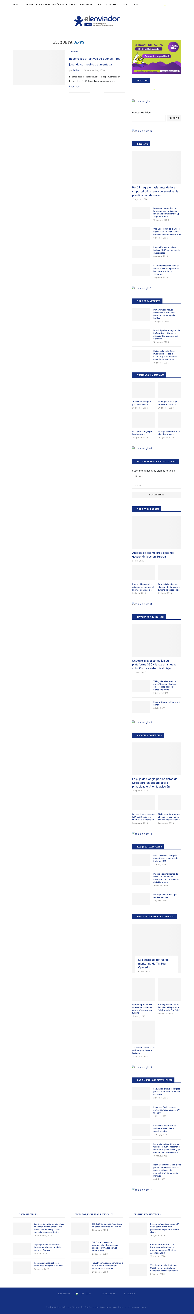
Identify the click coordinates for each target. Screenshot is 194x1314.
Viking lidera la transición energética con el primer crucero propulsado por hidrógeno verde (164, 685)
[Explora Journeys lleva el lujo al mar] (141, 707)
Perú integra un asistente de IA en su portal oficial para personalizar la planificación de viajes (155, 191)
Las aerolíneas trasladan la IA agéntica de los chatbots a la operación (143, 817)
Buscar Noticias (141, 112)
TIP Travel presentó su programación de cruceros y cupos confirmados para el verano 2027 (105, 1246)
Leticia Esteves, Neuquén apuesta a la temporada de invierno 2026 (165, 858)
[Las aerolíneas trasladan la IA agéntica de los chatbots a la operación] (143, 802)
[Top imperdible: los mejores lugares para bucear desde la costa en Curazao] (22, 1249)
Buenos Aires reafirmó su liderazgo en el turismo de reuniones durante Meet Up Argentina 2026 (166, 212)
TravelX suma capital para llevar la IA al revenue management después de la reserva (107, 1266)
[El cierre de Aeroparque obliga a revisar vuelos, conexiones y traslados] (169, 802)
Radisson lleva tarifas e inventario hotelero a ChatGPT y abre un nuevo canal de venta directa (165, 355)
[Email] (175, 4)
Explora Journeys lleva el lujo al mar (166, 703)
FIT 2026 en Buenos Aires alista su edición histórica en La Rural (107, 1225)
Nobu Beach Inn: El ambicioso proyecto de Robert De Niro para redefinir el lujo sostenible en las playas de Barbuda (167, 1170)
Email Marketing (108, 4)
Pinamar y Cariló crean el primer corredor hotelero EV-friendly (166, 1110)
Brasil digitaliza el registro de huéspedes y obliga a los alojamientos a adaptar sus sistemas (166, 334)
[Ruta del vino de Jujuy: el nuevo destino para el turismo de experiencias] (169, 572)
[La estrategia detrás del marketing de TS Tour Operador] (156, 948)
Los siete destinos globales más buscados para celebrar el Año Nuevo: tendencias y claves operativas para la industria (49, 1228)
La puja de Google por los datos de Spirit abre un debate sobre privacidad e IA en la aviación (154, 782)
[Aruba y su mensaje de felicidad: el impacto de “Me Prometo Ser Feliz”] (169, 989)
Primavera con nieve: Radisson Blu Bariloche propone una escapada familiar (164, 314)
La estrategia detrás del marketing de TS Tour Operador (153, 963)
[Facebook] (162, 4)
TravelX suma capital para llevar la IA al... (141, 402)
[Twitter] (165, 4)
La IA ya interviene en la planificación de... (169, 432)
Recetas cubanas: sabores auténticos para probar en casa (48, 1264)
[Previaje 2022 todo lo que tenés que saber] (141, 899)
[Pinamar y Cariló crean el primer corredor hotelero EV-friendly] (141, 1112)
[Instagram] (169, 4)
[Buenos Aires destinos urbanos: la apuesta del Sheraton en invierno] (143, 572)
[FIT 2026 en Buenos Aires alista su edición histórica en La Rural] (80, 1229)
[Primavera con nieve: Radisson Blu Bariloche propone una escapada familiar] (141, 314)
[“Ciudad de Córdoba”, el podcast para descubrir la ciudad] (143, 1032)
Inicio (16, 4)
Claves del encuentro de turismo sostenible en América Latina (164, 1128)
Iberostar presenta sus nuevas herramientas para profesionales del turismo (143, 1008)
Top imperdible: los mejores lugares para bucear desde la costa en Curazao (47, 1247)
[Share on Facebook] (92, 92)
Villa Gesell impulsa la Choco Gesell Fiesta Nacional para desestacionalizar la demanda (167, 231)
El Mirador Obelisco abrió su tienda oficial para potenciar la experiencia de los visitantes (166, 269)
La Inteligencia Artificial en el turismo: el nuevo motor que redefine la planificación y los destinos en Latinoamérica (166, 1148)
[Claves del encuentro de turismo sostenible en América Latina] (141, 1130)
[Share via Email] (101, 92)
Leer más (74, 86)
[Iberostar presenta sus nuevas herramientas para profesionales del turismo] (143, 989)
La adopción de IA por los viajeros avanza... (168, 402)
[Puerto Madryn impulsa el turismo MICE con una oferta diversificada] (141, 252)
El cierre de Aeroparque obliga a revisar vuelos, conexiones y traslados (169, 817)
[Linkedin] (172, 4)
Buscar (174, 118)
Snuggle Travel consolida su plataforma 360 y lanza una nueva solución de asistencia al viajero (154, 664)
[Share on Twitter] (95, 92)
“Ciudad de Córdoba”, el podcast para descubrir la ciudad (143, 1050)
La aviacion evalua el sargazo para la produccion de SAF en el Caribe (167, 1091)
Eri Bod (76, 70)
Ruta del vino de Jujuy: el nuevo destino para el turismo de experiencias (169, 587)
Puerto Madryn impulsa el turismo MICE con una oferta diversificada (166, 250)
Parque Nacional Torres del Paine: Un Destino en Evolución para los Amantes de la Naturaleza (166, 878)
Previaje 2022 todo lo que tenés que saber (165, 895)
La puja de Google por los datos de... (142, 432)
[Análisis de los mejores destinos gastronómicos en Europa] (156, 532)
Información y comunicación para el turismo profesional (59, 4)
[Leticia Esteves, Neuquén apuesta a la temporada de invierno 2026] (141, 860)
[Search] (179, 4)
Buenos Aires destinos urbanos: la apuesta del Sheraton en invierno (143, 587)
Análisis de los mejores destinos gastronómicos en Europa (153, 554)
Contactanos (130, 4)
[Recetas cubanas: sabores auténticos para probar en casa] (22, 1267)
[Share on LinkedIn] (98, 92)
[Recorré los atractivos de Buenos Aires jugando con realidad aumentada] (39, 67)
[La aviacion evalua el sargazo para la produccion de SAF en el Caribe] (141, 1093)
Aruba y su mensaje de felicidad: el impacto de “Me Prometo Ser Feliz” (168, 1007)
